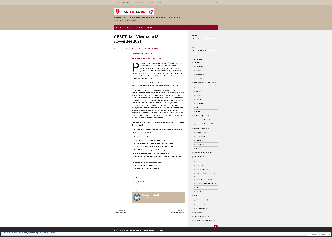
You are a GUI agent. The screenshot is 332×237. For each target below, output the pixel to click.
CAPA (197, 161)
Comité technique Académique (205, 183)
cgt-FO (135, 2)
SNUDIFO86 (149, 2)
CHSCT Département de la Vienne (206, 173)
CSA (197, 187)
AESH (197, 91)
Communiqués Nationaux (203, 124)
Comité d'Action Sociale (203, 179)
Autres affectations (201, 200)
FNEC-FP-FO (126, 2)
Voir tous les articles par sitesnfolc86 (153, 197)
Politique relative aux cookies (43, 233)
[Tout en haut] (216, 227)
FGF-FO (141, 2)
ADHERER (139, 27)
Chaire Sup (199, 99)
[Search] (216, 2)
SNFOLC (117, 2)
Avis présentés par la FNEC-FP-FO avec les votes (146, 58)
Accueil (118, 27)
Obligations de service (201, 216)
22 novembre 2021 (123, 49)
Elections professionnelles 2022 (203, 152)
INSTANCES (198, 157)
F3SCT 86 (199, 191)
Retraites (198, 144)
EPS (197, 107)
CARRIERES (197, 62)
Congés (198, 70)
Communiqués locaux (202, 120)
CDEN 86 (198, 165)
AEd (197, 87)
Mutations (197, 196)
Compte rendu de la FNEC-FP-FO (142, 54)
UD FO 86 (158, 2)
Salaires (198, 78)
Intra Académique (201, 208)
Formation (199, 74)
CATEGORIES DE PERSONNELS (204, 83)
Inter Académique (201, 204)
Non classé (197, 212)
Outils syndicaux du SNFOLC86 (203, 220)
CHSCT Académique (202, 169)
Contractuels (199, 103)
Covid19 (198, 140)
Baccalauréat (199, 132)
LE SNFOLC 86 (149, 27)
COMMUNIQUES (199, 116)
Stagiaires (198, 111)
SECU (197, 148)
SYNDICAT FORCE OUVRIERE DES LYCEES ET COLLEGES (147, 17)
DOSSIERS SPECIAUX (200, 128)
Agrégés (198, 95)
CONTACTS (128, 27)
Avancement (199, 66)
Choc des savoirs (201, 136)
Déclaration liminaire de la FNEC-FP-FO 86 (145, 49)
